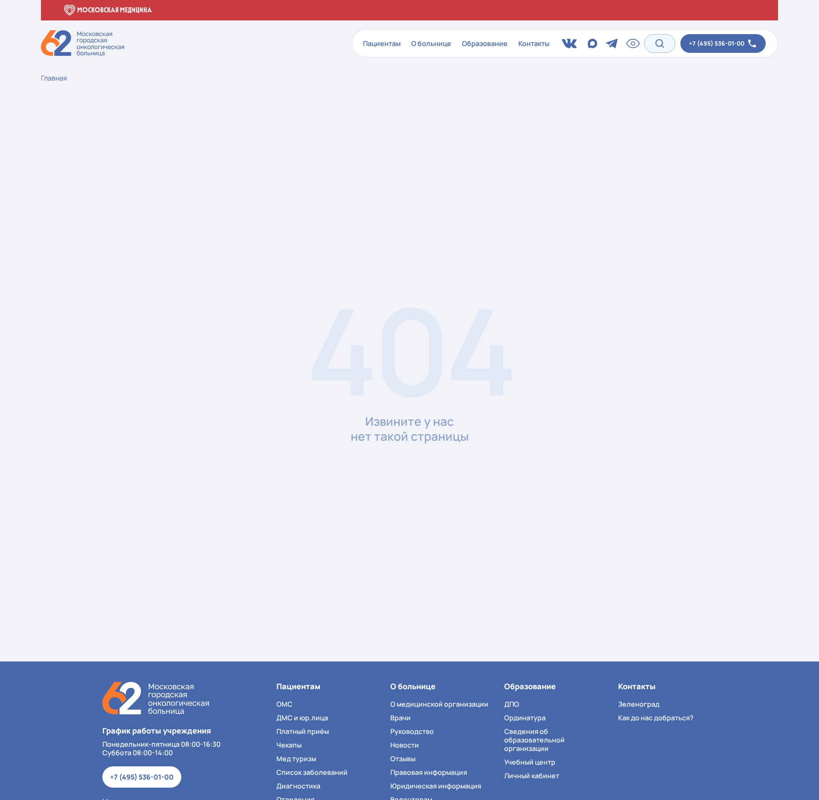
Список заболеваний (312, 772)
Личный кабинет (531, 775)
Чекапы (289, 745)
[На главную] (155, 698)
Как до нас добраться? (656, 717)
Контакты (533, 43)
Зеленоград (638, 704)
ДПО (511, 704)
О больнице (431, 43)
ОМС (284, 704)
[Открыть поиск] (659, 43)
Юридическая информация (435, 786)
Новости (404, 745)
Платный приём (302, 731)
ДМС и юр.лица (302, 717)
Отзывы (402, 758)
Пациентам (382, 43)
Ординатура (525, 717)
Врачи (400, 717)
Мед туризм (296, 758)
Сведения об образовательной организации (534, 740)
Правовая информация (428, 772)
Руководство (412, 731)
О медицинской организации (439, 704)
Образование (485, 43)
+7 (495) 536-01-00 (142, 777)
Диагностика (298, 786)
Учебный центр (529, 762)
